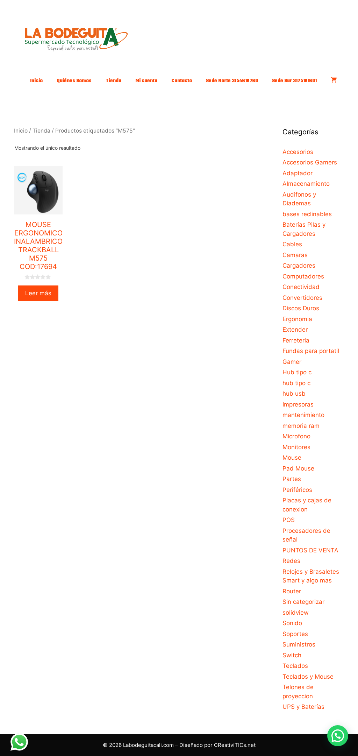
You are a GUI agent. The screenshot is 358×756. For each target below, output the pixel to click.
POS (288, 519)
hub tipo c (296, 383)
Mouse (291, 457)
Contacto (181, 81)
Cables (292, 244)
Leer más (38, 293)
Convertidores (302, 297)
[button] (337, 735)
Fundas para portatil (310, 350)
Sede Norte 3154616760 (232, 81)
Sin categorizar (303, 601)
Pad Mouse (298, 468)
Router (291, 591)
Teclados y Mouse (308, 676)
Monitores (296, 447)
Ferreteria (295, 340)
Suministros (298, 644)
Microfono (296, 436)
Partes (291, 478)
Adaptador (297, 173)
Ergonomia (297, 319)
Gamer (291, 361)
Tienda (113, 81)
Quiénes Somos (74, 81)
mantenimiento (303, 414)
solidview (295, 612)
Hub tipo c (297, 372)
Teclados (295, 665)
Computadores (303, 276)
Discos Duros (300, 308)
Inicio (36, 81)
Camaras (295, 255)
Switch (291, 655)
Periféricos (297, 489)
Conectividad (301, 286)
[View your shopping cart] (334, 81)
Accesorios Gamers (309, 162)
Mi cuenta (146, 81)
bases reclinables (307, 214)
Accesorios (297, 151)
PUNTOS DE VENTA (310, 550)
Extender (295, 329)
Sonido (292, 623)
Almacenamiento (306, 183)
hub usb (294, 393)
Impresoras (298, 404)
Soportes (295, 633)
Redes (291, 560)
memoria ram (301, 425)
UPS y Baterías (303, 706)
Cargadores (298, 265)
